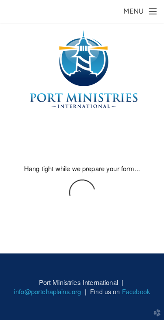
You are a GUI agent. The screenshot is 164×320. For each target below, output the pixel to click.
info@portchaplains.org (47, 291)
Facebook (136, 291)
